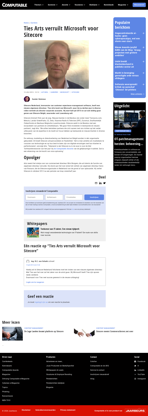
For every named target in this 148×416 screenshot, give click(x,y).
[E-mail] (96, 183)
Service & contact (97, 370)
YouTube (141, 374)
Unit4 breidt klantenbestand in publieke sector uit (124, 64)
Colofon (93, 361)
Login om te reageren (35, 282)
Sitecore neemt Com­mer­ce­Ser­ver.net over (114, 331)
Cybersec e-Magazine (11, 383)
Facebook (142, 361)
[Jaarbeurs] (134, 411)
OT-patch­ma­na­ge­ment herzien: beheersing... (129, 141)
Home (26, 23)
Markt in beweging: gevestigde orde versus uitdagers (127, 76)
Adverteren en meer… (54, 361)
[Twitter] (104, 183)
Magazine (6, 374)
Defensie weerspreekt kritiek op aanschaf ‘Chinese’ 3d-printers (126, 87)
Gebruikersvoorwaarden (45, 410)
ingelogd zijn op (41, 302)
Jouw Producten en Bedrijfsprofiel (60, 366)
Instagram (142, 379)
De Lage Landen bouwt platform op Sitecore (44, 331)
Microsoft (64, 92)
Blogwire (49, 387)
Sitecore (75, 92)
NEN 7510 (6, 400)
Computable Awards (10, 370)
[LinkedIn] (100, 183)
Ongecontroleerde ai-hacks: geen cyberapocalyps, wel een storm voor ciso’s (127, 37)
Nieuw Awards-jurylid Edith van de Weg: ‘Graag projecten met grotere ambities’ (127, 51)
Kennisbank (7, 366)
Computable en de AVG (99, 366)
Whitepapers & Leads (54, 370)
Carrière (34, 23)
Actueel (44, 92)
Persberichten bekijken (55, 383)
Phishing (5, 392)
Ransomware (7, 396)
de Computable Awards (63, 149)
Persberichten (51, 379)
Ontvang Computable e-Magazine (15, 379)
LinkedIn (141, 370)
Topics (5, 387)
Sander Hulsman (39, 99)
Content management (33, 328)
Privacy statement (67, 410)
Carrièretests (7, 361)
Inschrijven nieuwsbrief (99, 374)
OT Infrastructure (122, 134)
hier (73, 209)
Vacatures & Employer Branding (59, 374)
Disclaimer (26, 410)
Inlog (92, 379)
